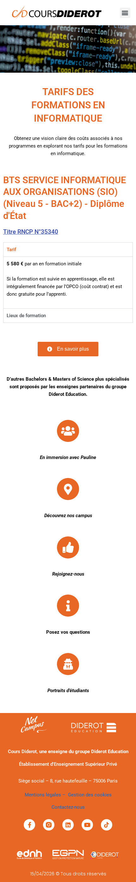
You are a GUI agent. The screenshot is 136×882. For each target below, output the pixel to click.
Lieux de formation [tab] (26, 315)
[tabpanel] (68, 282)
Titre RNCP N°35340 (30, 231)
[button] (125, 13)
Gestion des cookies (90, 795)
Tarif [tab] (11, 249)
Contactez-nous (68, 807)
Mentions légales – (46, 795)
